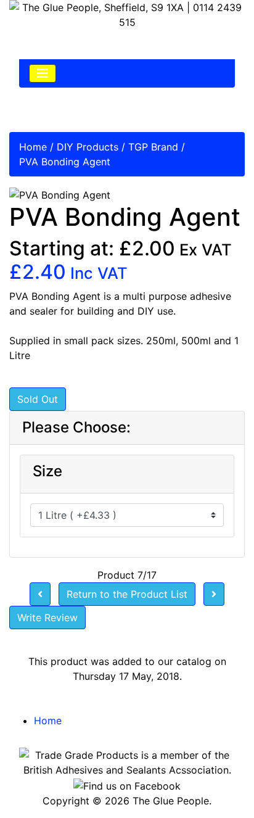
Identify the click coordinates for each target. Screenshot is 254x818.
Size (47, 471)
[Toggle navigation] (42, 73)
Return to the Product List (127, 594)
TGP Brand (153, 147)
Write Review (47, 617)
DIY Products (87, 147)
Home (33, 147)
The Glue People (171, 801)
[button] (216, 781)
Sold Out (37, 399)
